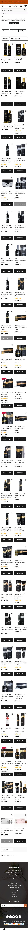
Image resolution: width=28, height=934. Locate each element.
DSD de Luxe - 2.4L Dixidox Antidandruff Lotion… (7, 294)
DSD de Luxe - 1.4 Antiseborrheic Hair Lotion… (20, 193)
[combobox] (14, 10)
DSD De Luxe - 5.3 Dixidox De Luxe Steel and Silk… (20, 663)
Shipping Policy (14, 883)
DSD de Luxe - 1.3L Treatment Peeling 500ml (6, 193)
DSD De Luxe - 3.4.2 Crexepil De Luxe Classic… (20, 361)
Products (5, 31)
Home (2, 13)
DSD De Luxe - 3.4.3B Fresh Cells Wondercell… (20, 394)
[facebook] (7, 916)
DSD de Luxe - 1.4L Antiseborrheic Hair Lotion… (6, 227)
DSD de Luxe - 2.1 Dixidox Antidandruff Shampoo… (20, 227)
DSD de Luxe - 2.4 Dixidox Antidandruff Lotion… (20, 260)
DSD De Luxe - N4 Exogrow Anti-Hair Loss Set (20, 797)
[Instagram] (10, 916)
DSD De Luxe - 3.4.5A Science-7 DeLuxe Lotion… (20, 428)
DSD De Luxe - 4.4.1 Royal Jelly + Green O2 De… (6, 596)
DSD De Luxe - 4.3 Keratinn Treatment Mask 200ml (7, 562)
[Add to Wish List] (12, 44)
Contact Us (14, 896)
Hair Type (22, 31)
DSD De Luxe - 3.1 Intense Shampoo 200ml (20, 294)
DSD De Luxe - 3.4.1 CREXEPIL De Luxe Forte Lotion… (6, 361)
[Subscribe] (25, 905)
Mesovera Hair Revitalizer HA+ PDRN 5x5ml (7, 830)
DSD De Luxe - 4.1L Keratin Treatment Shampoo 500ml (6, 529)
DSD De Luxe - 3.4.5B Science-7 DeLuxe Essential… (7, 462)
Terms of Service (14, 887)
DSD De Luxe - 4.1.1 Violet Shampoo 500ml (20, 495)
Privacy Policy (14, 890)
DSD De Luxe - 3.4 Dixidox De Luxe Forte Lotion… (20, 327)
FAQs (13, 894)
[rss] (20, 916)
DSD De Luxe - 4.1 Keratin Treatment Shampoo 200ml (6, 495)
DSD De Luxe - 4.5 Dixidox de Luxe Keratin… (20, 596)
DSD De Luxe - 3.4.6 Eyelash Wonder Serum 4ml (20, 462)
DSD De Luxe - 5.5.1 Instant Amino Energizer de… (20, 696)
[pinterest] (16, 916)
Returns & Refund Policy (14, 885)
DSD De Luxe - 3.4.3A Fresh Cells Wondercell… (7, 394)
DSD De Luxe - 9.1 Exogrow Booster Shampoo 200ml (19, 730)
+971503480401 (16, 870)
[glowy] (13, 6)
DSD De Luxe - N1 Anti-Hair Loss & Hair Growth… (7, 797)
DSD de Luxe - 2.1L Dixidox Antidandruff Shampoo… (7, 260)
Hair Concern (13, 31)
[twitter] (13, 916)
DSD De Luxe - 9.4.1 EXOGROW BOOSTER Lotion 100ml (20, 763)
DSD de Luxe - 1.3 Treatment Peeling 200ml (20, 160)
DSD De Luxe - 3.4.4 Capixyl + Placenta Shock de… (6, 428)
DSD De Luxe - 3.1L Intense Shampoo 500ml (6, 327)
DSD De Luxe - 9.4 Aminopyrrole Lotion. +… (7, 763)
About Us (14, 892)
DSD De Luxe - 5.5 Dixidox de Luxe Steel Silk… (7, 696)
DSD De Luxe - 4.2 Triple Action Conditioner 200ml (20, 529)
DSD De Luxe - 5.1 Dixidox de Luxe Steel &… (7, 629)
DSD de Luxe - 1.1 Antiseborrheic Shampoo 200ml (19, 126)
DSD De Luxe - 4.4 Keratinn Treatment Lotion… (20, 562)
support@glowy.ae (15, 875)
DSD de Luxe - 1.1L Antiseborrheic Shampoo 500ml (6, 160)
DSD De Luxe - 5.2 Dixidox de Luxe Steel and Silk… (7, 663)
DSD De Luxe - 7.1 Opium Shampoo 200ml (6, 730)
